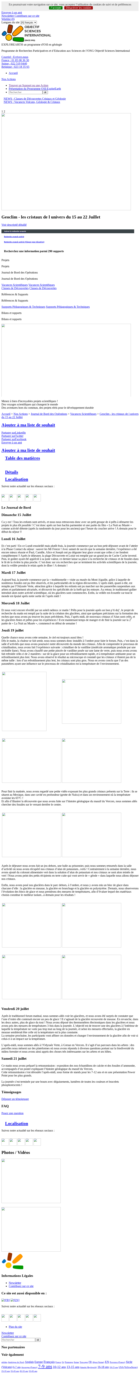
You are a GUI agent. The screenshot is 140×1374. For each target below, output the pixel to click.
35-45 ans (15, 1371)
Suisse (76, 1362)
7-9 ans (45, 1366)
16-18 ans (103, 1367)
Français (49, 1362)
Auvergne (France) (29, 1367)
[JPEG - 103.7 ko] (91, 781)
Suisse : (14, 63)
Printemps (69, 1362)
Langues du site (10, 22)
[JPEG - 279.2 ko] (91, 998)
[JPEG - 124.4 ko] (91, 722)
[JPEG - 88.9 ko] (91, 856)
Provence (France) (117, 1362)
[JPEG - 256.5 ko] (31, 1202)
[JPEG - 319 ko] (91, 946)
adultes (4, 1362)
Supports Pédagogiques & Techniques (23, 306)
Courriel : (14, 56)
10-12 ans (59, 1367)
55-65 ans (33, 1371)
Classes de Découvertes (15, 288)
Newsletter (7, 15)
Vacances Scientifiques (14, 284)
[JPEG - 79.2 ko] (31, 781)
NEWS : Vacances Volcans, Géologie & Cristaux (32, 101)
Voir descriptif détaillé (14, 224)
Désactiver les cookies (78, 7)
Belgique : (15, 66)
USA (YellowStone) (128, 1367)
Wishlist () (8, 19)
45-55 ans (24, 1371)
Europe (38, 1361)
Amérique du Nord (16, 1362)
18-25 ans (114, 1367)
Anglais (29, 1361)
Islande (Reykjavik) (88, 1367)
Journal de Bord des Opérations (49, 413)
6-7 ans (17, 1367)
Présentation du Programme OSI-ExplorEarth (35, 88)
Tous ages (84, 1362)
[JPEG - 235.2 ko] (31, 946)
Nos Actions (8, 79)
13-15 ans (73, 1367)
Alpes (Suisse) (98, 1362)
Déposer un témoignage (15, 1099)
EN (107, 1361)
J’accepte (55, 7)
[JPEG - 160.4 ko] (31, 856)
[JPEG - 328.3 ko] (31, 998)
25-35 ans (5, 1371)
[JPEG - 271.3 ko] (24, 730)
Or (63, 1362)
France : (15, 60)
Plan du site (15, 1326)
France (58, 1362)
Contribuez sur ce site (26, 15)
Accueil (13, 73)
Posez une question (12, 1113)
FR (90, 1362)
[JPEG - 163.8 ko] (31, 1250)
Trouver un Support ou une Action (28, 85)
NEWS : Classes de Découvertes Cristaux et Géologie (35, 98)
